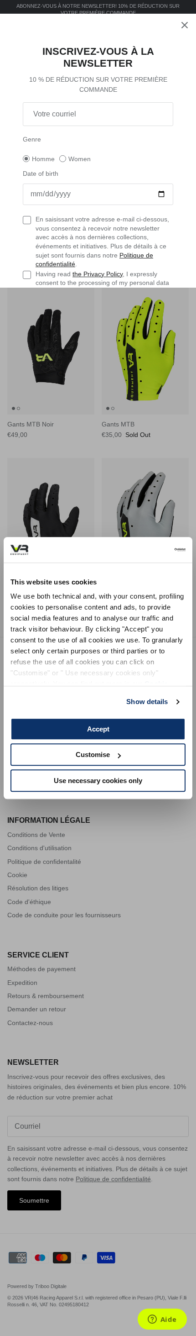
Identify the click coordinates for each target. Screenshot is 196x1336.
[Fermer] (185, 25)
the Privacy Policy (97, 274)
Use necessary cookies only (98, 780)
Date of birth (40, 173)
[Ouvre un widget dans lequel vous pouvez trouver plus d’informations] (162, 1320)
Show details (147, 701)
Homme (43, 159)
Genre (32, 139)
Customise (93, 754)
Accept (98, 729)
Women (79, 159)
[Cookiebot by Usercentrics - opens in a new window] (146, 550)
